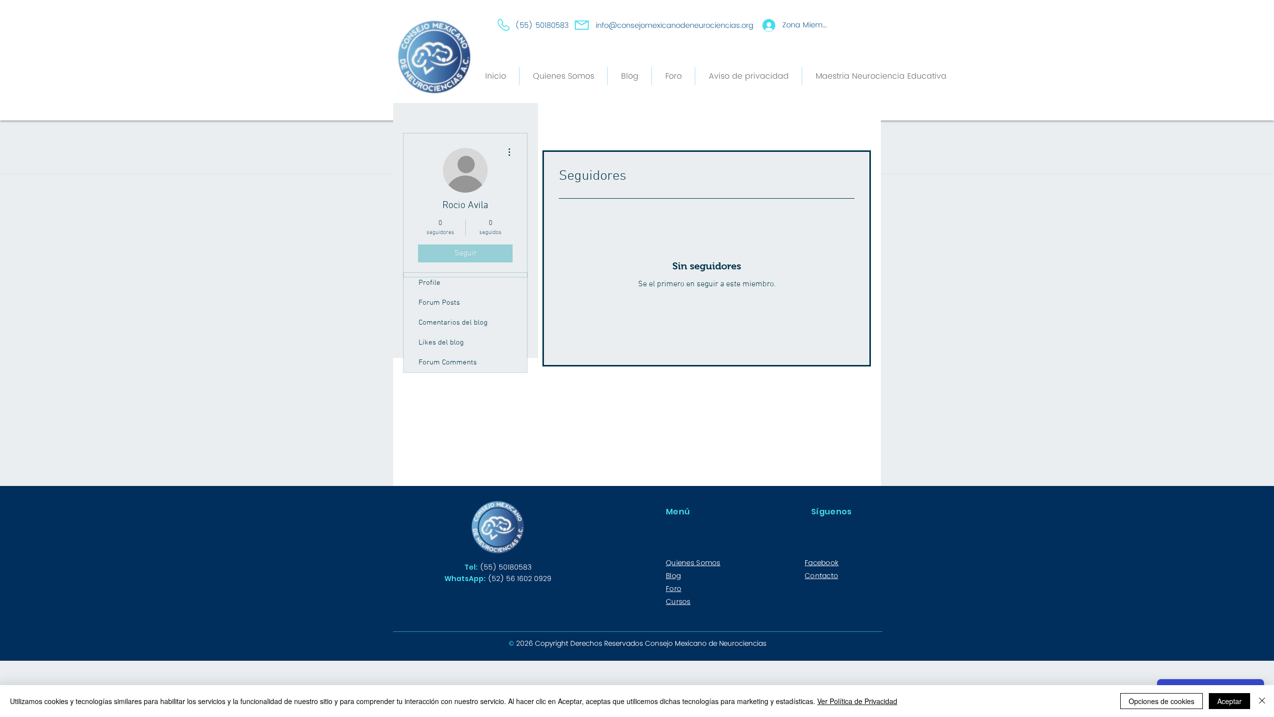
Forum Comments (448, 362)
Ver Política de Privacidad (857, 701)
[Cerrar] (1262, 701)
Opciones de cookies (1161, 701)
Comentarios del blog (453, 322)
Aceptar (1229, 701)
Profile (429, 282)
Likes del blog (441, 342)
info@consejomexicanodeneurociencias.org (674, 25)
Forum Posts (439, 302)
